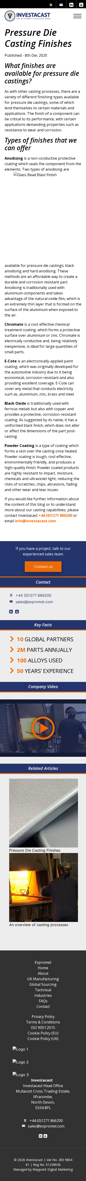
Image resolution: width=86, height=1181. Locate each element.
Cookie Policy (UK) (43, 1038)
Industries (43, 995)
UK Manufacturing (43, 978)
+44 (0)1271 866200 (33, 595)
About (43, 973)
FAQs (43, 1000)
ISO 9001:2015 (43, 1027)
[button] (77, 15)
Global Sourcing (43, 984)
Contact (43, 1006)
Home (43, 967)
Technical (43, 989)
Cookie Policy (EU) (43, 1033)
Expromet (43, 962)
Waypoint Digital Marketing (53, 1169)
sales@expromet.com (34, 601)
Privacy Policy (43, 1016)
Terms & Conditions (43, 1022)
